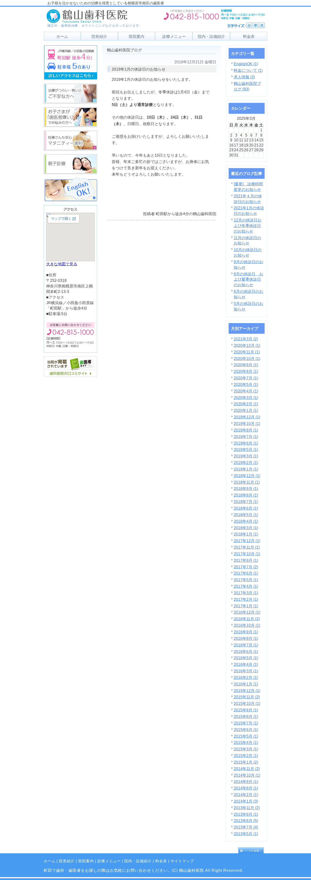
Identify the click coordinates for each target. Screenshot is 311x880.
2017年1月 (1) (246, 606)
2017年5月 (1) (246, 580)
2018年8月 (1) (246, 495)
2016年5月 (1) (246, 658)
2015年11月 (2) (247, 697)
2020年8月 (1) (246, 371)
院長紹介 (67, 861)
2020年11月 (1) (247, 352)
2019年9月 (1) (246, 430)
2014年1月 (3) (246, 801)
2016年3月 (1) (246, 671)
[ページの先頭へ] (252, 850)
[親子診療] (70, 173)
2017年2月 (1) (246, 599)
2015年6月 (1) (246, 729)
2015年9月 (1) (246, 710)
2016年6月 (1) (246, 651)
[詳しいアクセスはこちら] (70, 78)
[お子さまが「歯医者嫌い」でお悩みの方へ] (70, 125)
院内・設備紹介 (138, 861)
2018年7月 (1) (246, 501)
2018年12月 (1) (247, 475)
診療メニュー (109, 861)
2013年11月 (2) (247, 808)
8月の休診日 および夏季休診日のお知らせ (248, 279)
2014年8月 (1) (246, 788)
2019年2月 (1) (246, 462)
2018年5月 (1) (246, 515)
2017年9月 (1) (246, 560)
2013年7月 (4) (246, 827)
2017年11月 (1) (247, 547)
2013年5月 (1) (246, 833)
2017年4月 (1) (246, 586)
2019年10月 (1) (247, 423)
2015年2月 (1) (246, 755)
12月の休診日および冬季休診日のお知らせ (247, 225)
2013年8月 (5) (246, 820)
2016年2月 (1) (246, 677)
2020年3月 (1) (246, 397)
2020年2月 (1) (246, 404)
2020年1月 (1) (246, 410)
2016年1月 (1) (246, 684)
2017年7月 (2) (246, 567)
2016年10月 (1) (247, 625)
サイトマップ (182, 861)
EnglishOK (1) (246, 64)
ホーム (49, 861)
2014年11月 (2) (247, 768)
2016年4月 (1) (246, 664)
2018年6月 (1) (246, 508)
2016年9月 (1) (246, 632)
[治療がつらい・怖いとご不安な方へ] (70, 102)
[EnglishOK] (70, 200)
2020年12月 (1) (247, 345)
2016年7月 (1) (246, 645)
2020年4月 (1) (246, 391)
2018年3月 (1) (246, 528)
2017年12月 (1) (247, 540)
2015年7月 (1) (246, 723)
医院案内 (86, 861)
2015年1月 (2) (246, 762)
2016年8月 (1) (246, 638)
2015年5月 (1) (246, 736)
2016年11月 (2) (247, 619)
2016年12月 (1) (247, 612)
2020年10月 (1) (247, 358)
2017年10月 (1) (247, 554)
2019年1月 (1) (246, 469)
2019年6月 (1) (246, 443)
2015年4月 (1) (246, 742)
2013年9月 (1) (246, 814)
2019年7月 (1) (246, 436)
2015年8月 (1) (246, 716)
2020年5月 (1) (246, 384)
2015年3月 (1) (246, 749)
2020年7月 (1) (246, 378)
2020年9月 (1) (246, 365)
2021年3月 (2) (246, 339)
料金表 (161, 861)
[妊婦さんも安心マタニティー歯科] (70, 149)
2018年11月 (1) (247, 482)
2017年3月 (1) (246, 593)
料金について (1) (248, 70)
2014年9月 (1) (246, 781)
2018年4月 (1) (246, 521)
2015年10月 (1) (247, 703)
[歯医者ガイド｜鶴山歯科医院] (70, 375)
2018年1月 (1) (246, 534)
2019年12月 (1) (247, 417)
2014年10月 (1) (247, 775)
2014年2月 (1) (246, 794)
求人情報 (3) (244, 77)
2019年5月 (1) (246, 449)
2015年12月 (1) (247, 690)
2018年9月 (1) (246, 488)
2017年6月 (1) (246, 573)
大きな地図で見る (61, 264)
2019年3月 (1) (246, 456)
